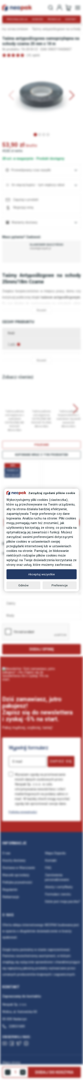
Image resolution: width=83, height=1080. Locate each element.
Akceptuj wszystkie (41, 574)
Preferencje (60, 585)
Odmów (23, 585)
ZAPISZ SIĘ (61, 761)
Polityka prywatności (23, 812)
